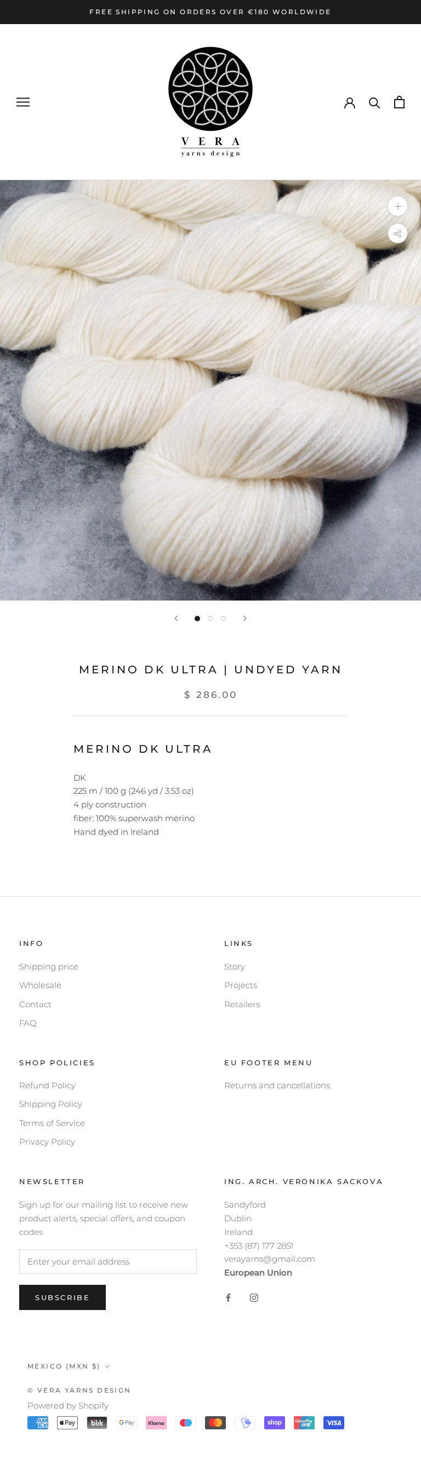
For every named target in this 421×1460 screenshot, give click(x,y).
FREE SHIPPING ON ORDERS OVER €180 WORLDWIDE (210, 12)
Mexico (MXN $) (64, 1366)
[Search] (374, 102)
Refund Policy (47, 1085)
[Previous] (176, 618)
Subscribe (62, 1297)
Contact (35, 1004)
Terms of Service (52, 1123)
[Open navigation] (23, 102)
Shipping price (48, 966)
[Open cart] (399, 102)
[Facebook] (228, 1298)
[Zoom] (397, 206)
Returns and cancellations (277, 1085)
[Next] (245, 618)
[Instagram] (254, 1298)
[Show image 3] (223, 618)
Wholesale (40, 985)
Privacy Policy (47, 1141)
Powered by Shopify (68, 1405)
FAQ (28, 1023)
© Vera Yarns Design (79, 1390)
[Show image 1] (197, 618)
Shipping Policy (50, 1104)
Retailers (242, 1004)
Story (234, 966)
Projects (240, 985)
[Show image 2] (210, 618)
